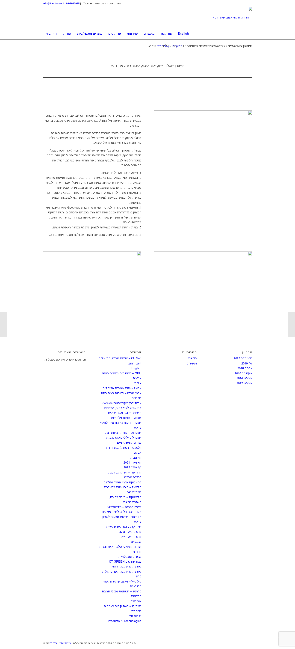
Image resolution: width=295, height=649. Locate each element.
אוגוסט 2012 (244, 383)
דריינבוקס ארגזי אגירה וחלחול (122, 482)
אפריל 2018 (244, 368)
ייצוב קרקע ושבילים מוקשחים (123, 527)
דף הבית (135, 457)
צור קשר (136, 601)
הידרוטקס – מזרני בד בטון (125, 497)
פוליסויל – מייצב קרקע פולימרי (122, 581)
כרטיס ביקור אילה (130, 531)
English (136, 368)
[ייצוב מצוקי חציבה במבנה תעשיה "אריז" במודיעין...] (291, 324)
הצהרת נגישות (132, 502)
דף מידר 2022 (132, 467)
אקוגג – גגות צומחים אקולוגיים (122, 388)
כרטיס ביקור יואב (130, 536)
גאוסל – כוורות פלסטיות (126, 417)
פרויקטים (135, 586)
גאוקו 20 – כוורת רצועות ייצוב (123, 432)
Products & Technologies (124, 621)
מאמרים (136, 541)
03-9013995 (73, 3)
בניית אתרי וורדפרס (60, 643)
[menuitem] (51, 33)
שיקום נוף (135, 616)
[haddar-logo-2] (232, 17)
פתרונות (136, 596)
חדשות (192, 358)
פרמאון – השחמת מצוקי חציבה (121, 591)
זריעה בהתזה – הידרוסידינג (124, 507)
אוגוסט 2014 (244, 378)
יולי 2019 (246, 363)
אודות (137, 383)
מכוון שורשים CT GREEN (125, 561)
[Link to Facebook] (248, 3)
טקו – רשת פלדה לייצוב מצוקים (121, 511)
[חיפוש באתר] (249, 33)
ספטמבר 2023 (243, 358)
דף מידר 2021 (132, 462)
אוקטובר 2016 (243, 373)
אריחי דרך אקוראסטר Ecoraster (120, 403)
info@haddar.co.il (53, 3)
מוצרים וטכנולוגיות (129, 556)
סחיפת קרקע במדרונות (126, 566)
